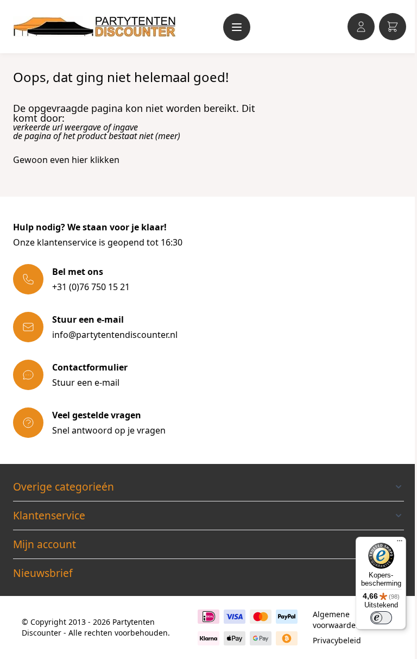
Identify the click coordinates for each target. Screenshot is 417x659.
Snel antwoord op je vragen (109, 430)
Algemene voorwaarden (337, 619)
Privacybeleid (337, 640)
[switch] (381, 617)
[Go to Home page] (94, 26)
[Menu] (399, 543)
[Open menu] (236, 27)
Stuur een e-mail (85, 382)
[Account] (361, 26)
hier (80, 160)
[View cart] (392, 26)
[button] (208, 487)
